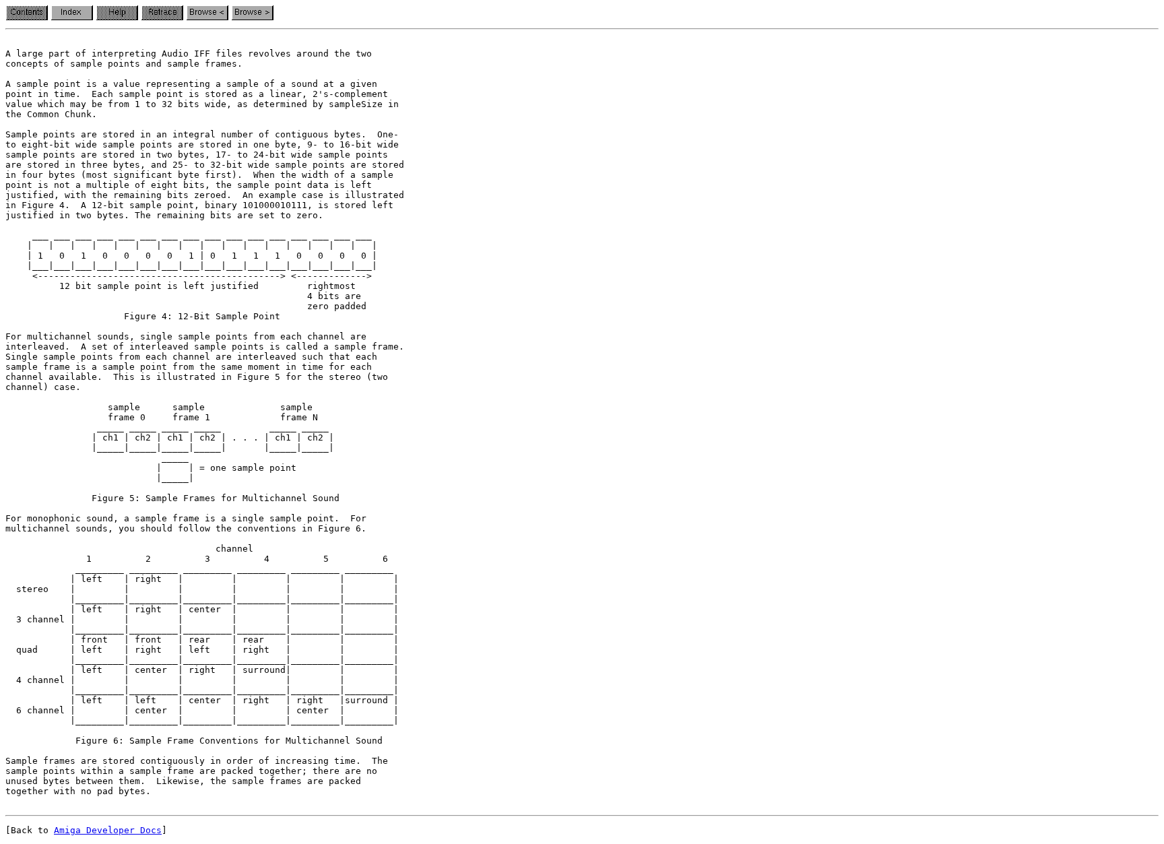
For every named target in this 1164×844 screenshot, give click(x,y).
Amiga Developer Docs (108, 830)
